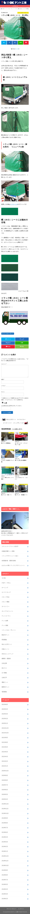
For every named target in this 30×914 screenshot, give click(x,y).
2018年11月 (5, 860)
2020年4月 (5, 799)
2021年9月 (5, 737)
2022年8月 (5, 704)
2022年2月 (5, 718)
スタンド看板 (5, 601)
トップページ (21, 908)
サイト (3, 391)
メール (3, 385)
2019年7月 (5, 827)
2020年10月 (5, 770)
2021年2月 (5, 761)
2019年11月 (5, 808)
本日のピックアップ (7, 654)
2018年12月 (5, 856)
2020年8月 (5, 780)
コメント (4, 364)
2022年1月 (5, 723)
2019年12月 (5, 804)
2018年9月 (5, 870)
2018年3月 (5, 894)
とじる (17, 48)
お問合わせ (15, 6)
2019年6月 (5, 832)
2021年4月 (5, 756)
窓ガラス (4, 668)
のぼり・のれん (6, 582)
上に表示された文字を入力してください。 (12, 405)
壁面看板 (4, 639)
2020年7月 (5, 785)
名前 (2, 379)
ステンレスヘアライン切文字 (10, 546)
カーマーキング (6, 592)
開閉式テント (5, 687)
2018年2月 (5, 898)
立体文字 (4, 677)
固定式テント (5, 635)
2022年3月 (5, 714)
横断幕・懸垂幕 (6, 658)
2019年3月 (5, 842)
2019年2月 (5, 846)
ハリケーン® (14, 204)
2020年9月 (5, 775)
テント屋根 (5, 625)
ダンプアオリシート (7, 611)
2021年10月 (5, 732)
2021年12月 (5, 728)
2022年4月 (5, 709)
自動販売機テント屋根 (8, 551)
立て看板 (4, 672)
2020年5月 (5, 794)
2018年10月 (5, 865)
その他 (4, 578)
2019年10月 (5, 813)
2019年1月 (5, 851)
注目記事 (4, 663)
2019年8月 (5, 823)
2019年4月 (5, 837)
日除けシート (5, 649)
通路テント (5, 682)
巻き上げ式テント (7, 644)
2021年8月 (5, 742)
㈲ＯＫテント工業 (14, 911)
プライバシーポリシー (11, 908)
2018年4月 (5, 889)
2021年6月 (5, 747)
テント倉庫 (5, 620)
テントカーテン (6, 616)
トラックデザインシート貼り (10, 556)
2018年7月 (5, 879)
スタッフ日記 (5, 597)
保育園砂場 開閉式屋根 (9, 560)
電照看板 (4, 691)
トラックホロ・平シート (8, 333)
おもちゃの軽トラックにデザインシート (13, 565)
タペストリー (5, 606)
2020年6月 (5, 789)
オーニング (5, 587)
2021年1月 (5, 766)
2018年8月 (5, 875)
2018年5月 (5, 884)
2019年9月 (5, 818)
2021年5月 (5, 751)
